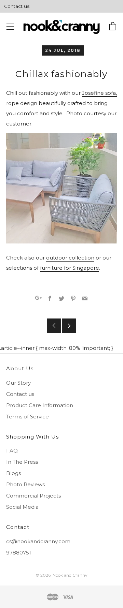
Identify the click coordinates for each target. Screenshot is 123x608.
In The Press (22, 462)
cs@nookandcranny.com (38, 541)
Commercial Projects (33, 495)
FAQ (12, 450)
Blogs (13, 473)
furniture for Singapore (69, 268)
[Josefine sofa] (61, 188)
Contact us (16, 6)
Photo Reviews (25, 484)
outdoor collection (70, 257)
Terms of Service (27, 416)
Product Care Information (39, 405)
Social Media (22, 507)
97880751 (18, 552)
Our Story (18, 383)
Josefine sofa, (99, 93)
